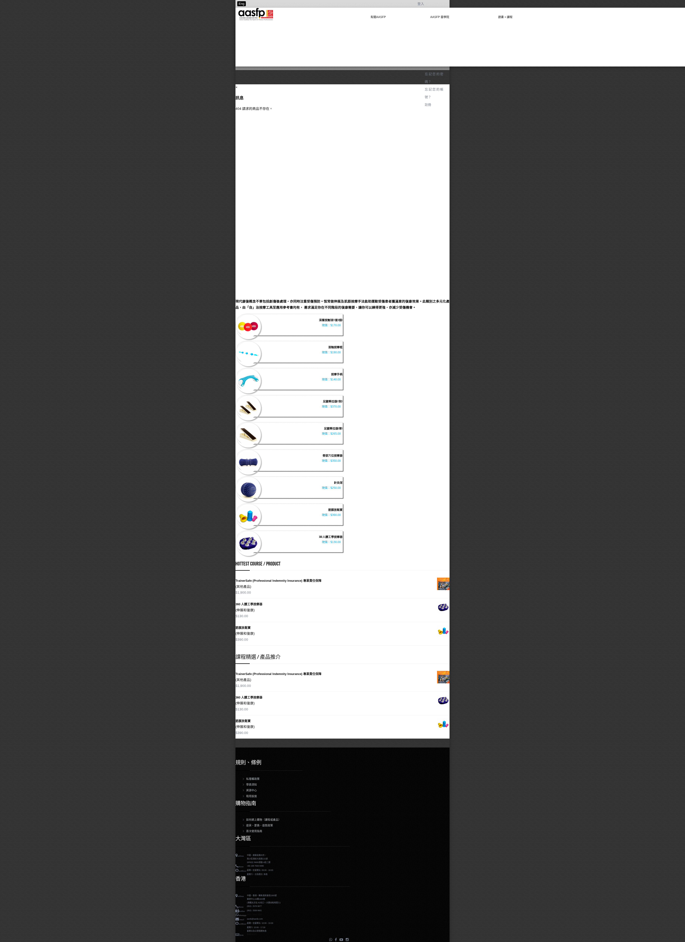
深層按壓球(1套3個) (330, 320)
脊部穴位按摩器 (332, 455)
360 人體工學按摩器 (330, 537)
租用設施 (251, 796)
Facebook (336, 939)
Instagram (347, 939)
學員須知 (251, 784)
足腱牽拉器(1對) (332, 401)
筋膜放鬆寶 (335, 510)
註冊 (428, 105)
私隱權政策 (253, 778)
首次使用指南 (254, 831)
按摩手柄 (336, 374)
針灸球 (338, 483)
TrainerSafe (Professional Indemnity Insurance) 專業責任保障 (278, 580)
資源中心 (251, 790)
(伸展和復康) (245, 610)
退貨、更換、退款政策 (259, 825)
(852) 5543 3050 (254, 914)
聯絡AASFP (252, 934)
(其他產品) (243, 586)
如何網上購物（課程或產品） (263, 819)
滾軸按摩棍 (335, 347)
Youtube (341, 939)
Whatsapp (330, 939)
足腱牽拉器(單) (333, 428)
